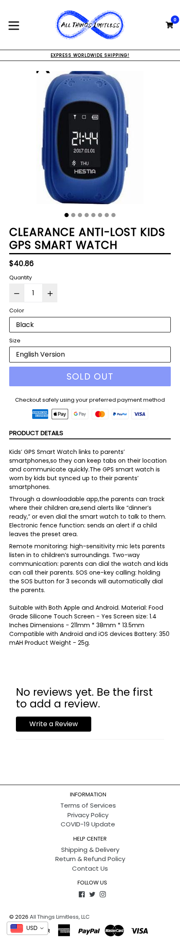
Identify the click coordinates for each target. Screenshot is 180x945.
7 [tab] (107, 215)
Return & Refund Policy (90, 858)
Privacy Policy (87, 815)
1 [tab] (66, 215)
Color (16, 310)
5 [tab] (93, 215)
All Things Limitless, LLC (60, 917)
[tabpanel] (90, 139)
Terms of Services (88, 805)
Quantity (20, 277)
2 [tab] (73, 215)
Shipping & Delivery (90, 849)
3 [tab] (80, 215)
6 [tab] (100, 215)
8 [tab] (113, 215)
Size (15, 341)
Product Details (36, 432)
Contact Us (90, 868)
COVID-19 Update (88, 824)
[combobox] (27, 928)
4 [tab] (87, 215)
